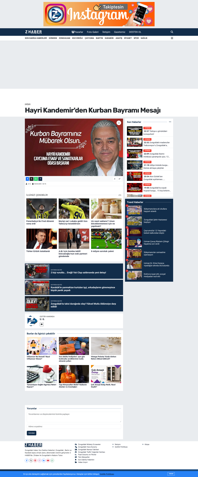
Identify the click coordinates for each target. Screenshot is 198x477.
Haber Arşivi (83, 462)
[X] (31, 460)
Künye (147, 444)
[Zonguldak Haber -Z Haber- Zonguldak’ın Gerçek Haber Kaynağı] (33, 32)
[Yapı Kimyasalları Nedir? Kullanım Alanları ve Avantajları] (74, 374)
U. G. (29, 184)
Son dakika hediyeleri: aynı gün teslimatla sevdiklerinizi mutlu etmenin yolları (72, 359)
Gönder (31, 433)
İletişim (106, 32)
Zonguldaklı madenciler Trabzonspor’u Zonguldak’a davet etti (156, 144)
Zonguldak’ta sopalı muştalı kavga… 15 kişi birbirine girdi (156, 189)
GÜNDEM (53, 38)
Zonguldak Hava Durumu (87, 447)
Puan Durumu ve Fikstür (87, 455)
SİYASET (128, 38)
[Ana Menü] (172, 38)
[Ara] (172, 32)
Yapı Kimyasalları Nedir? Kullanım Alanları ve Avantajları (73, 386)
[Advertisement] (99, 71)
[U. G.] (32, 320)
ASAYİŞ (119, 38)
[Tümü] (170, 122)
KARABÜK (109, 38)
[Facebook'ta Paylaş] (27, 179)
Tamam (171, 473)
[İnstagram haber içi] (99, 14)
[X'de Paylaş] (31, 179)
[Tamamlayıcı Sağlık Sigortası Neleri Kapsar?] (42, 374)
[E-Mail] (42, 324)
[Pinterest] (35, 460)
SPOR (136, 38)
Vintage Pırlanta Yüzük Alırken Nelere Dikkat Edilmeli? (103, 358)
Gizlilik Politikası (121, 447)
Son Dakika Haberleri (86, 460)
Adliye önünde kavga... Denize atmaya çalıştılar (156, 166)
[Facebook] (27, 460)
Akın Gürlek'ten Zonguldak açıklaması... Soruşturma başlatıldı (153, 178)
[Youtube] (48, 460)
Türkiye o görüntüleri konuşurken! (155, 132)
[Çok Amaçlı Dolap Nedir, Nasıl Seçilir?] (106, 374)
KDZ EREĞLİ (77, 38)
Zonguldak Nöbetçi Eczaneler (89, 444)
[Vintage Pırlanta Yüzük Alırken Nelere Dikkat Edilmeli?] (106, 346)
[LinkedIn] (44, 460)
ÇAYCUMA (89, 38)
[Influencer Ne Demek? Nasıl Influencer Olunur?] (42, 346)
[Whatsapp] (52, 460)
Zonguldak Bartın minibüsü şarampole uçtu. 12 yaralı (156, 155)
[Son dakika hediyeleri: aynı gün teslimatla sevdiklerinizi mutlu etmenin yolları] (74, 346)
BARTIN (99, 38)
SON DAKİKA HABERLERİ (36, 38)
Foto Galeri (93, 32)
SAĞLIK (144, 38)
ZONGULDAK (64, 38)
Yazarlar (79, 32)
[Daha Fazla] (40, 179)
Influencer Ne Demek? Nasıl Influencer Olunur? (38, 358)
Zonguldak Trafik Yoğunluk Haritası (91, 452)
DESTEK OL (135, 32)
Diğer (27, 104)
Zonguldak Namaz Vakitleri (88, 450)
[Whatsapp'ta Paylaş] (36, 179)
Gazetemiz (119, 32)
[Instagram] (39, 460)
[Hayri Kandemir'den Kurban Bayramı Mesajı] (74, 147)
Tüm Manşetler (84, 457)
